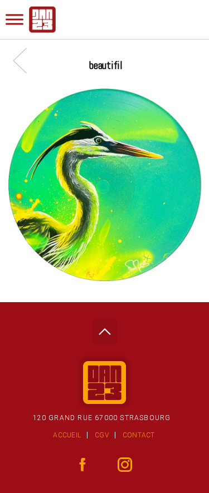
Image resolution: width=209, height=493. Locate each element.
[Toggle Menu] (14, 19)
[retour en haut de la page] (104, 328)
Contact (139, 435)
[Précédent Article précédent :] (25, 60)
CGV (102, 435)
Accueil (67, 435)
